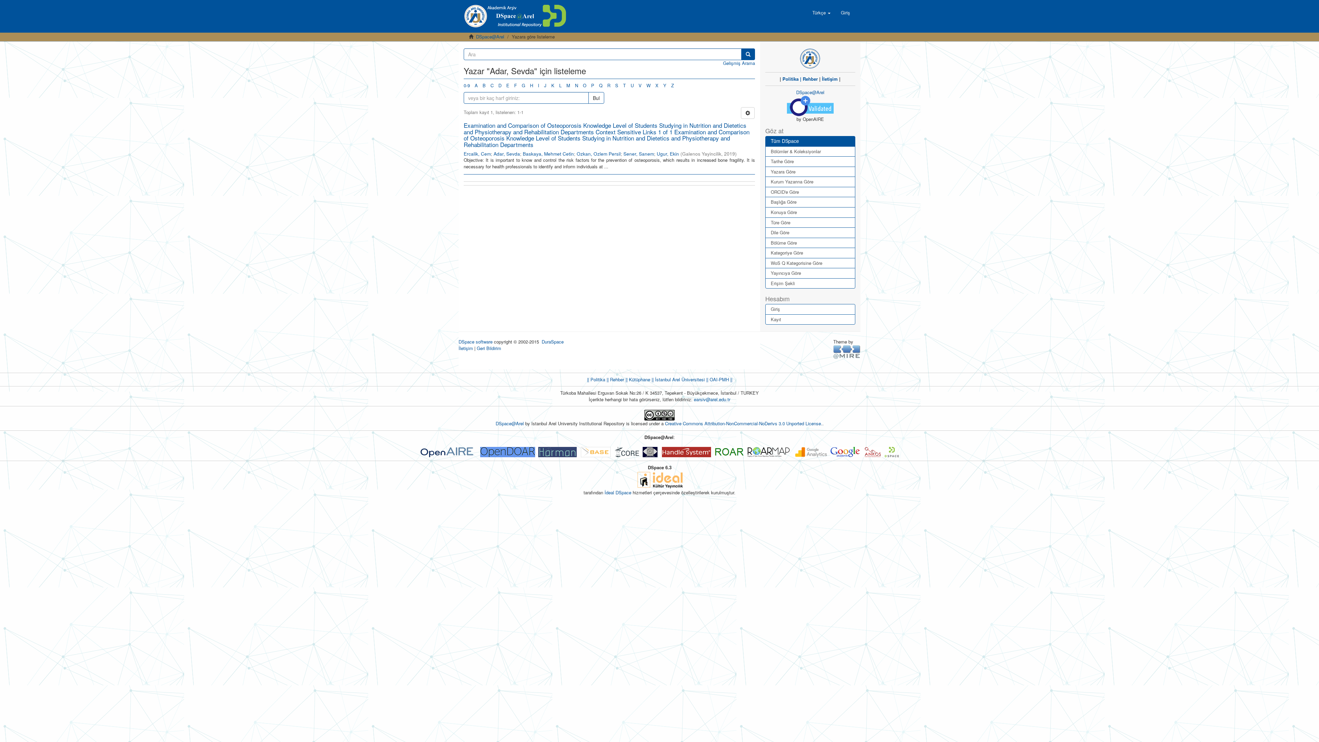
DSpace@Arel (490, 36)
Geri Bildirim (489, 348)
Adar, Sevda (507, 153)
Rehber (810, 79)
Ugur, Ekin (668, 153)
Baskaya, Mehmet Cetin (548, 153)
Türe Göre (780, 222)
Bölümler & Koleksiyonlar (796, 151)
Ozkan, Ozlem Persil (599, 153)
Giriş (775, 309)
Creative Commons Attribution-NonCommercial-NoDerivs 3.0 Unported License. (743, 423)
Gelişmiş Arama (739, 63)
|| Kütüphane (637, 379)
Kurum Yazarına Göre (792, 181)
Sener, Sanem (638, 153)
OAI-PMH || (720, 379)
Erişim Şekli (783, 283)
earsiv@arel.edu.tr (712, 399)
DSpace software (476, 341)
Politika (790, 79)
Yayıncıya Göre (786, 273)
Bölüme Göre (784, 242)
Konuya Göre (784, 212)
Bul (596, 97)
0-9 (467, 85)
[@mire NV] (846, 351)
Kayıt (776, 319)
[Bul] (748, 54)
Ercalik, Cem (477, 153)
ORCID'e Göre (785, 192)
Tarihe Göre (782, 161)
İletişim (830, 79)
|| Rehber (614, 379)
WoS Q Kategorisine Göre (796, 263)
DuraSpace (553, 341)
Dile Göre (780, 232)
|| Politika (596, 379)
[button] (821, 12)
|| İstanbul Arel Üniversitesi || (679, 379)
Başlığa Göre (784, 202)
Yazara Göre (783, 171)
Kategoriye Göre (787, 252)
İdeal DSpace (618, 492)
